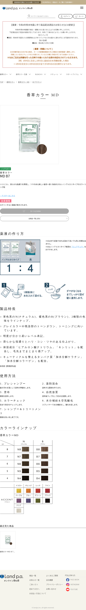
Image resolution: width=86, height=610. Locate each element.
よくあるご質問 (52, 575)
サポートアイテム (72, 74)
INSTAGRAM (74, 584)
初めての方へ (34, 589)
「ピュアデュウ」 (77, 246)
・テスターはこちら (7, 195)
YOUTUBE (74, 589)
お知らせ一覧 (34, 580)
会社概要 (49, 580)
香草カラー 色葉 (21, 74)
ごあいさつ (33, 584)
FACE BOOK (74, 579)
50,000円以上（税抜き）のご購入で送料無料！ (43, 2)
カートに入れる (35, 211)
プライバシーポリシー (54, 584)
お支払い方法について (37, 593)
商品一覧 (32, 575)
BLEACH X (38, 74)
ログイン (67, 16)
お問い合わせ (51, 589)
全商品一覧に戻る (34, 218)
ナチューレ (54, 74)
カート (81, 16)
